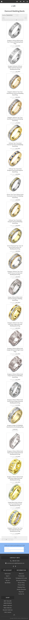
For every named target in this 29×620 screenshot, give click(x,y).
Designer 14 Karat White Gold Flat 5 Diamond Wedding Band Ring (15, 42)
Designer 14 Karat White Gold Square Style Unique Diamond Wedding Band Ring (15, 452)
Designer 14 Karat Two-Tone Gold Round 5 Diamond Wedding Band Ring (15, 93)
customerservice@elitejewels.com (15, 563)
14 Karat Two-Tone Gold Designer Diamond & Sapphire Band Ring (15, 170)
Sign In (7, 576)
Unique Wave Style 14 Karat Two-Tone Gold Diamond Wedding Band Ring (15, 504)
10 (22, 20)
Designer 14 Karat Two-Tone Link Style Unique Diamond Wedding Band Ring (15, 324)
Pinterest (15, 566)
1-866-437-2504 (15, 561)
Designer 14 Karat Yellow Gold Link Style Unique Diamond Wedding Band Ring (15, 478)
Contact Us (21, 594)
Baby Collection (8, 607)
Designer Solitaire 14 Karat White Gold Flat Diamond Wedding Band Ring (15, 67)
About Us (21, 573)
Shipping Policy (21, 587)
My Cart (8, 580)
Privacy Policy (21, 585)
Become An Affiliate (21, 580)
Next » (26, 18)
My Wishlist (8, 582)
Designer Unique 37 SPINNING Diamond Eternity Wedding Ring (15, 426)
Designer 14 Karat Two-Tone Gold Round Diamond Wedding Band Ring (15, 119)
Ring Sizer (21, 591)
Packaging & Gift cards (21, 578)
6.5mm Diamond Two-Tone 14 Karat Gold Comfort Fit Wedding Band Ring (15, 247)
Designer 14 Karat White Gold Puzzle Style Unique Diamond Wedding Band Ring (15, 401)
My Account (8, 573)
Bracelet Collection (8, 610)
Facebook (13, 566)
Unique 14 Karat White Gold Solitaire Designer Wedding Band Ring (15, 298)
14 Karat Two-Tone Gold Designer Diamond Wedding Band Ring (15, 221)
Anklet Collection (7, 605)
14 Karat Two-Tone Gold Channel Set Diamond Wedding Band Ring (15, 144)
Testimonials (21, 576)
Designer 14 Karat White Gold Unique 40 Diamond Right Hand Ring (15, 350)
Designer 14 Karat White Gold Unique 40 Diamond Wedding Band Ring (15, 375)
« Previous (3, 18)
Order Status (7, 578)
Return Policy (21, 582)
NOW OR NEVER (8, 603)
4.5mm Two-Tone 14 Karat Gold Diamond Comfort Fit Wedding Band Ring (15, 196)
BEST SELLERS (8, 601)
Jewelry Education (21, 589)
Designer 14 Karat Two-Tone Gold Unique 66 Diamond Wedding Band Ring (15, 529)
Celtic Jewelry (7, 612)
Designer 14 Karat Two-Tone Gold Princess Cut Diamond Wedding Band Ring (15, 273)
